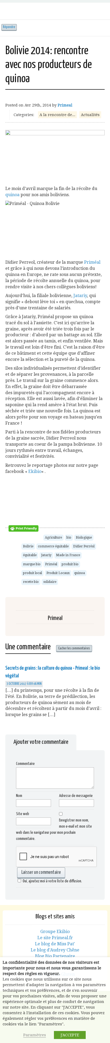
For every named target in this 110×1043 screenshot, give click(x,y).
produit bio (70, 564)
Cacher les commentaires (74, 648)
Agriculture (53, 537)
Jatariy (80, 295)
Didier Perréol (84, 546)
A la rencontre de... (57, 115)
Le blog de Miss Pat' (55, 943)
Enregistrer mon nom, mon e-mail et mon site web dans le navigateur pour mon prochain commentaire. (54, 829)
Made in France (68, 555)
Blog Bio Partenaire (55, 956)
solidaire (49, 582)
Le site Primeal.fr (55, 937)
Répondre (9, 27)
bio (68, 537)
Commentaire (25, 764)
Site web (22, 814)
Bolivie (28, 546)
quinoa (12, 194)
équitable (30, 555)
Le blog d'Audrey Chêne (55, 950)
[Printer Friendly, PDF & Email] (24, 528)
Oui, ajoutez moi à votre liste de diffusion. (52, 881)
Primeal (65, 105)
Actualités (90, 115)
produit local (32, 573)
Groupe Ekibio (55, 931)
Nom (19, 796)
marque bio (32, 564)
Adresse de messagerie (76, 796)
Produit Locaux (58, 573)
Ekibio (34, 471)
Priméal (92, 262)
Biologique (84, 537)
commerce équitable (53, 546)
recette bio (31, 582)
